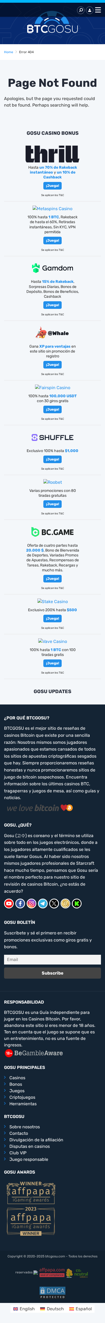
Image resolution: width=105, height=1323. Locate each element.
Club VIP (17, 1152)
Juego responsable (28, 1159)
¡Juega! (52, 186)
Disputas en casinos (29, 1146)
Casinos (17, 1077)
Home (8, 52)
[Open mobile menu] (97, 10)
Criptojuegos (22, 1097)
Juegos (16, 1090)
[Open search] (81, 10)
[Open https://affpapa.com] (31, 1192)
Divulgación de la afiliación (36, 1139)
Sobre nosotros (24, 1126)
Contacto (18, 1133)
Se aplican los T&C (52, 195)
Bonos (15, 1084)
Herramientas (23, 1103)
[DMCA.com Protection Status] (52, 1293)
